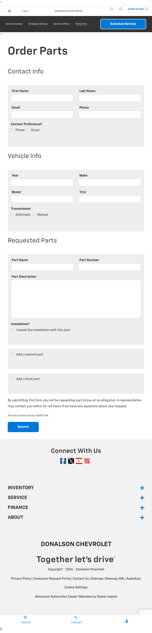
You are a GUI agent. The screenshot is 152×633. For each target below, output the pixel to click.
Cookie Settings (76, 587)
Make (84, 175)
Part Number (89, 260)
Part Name (20, 260)
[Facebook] (63, 461)
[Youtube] (79, 461)
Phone (84, 107)
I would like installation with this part (43, 330)
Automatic (23, 214)
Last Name (88, 91)
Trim (83, 192)
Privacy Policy (21, 578)
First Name (21, 91)
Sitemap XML (114, 578)
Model (17, 192)
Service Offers (62, 24)
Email (16, 107)
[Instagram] (87, 461)
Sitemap (97, 578)
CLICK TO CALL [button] (136, 9)
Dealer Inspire (107, 596)
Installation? (20, 324)
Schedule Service (38, 24)
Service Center (14, 24)
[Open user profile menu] (126, 621)
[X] (71, 461)
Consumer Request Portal (52, 578)
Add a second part (29, 354)
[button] (109, 8)
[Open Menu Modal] (9, 11)
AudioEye (133, 578)
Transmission (21, 209)
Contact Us (81, 578)
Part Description (24, 276)
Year (16, 175)
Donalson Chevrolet (90, 569)
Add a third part (28, 379)
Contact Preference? (26, 124)
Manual (42, 214)
